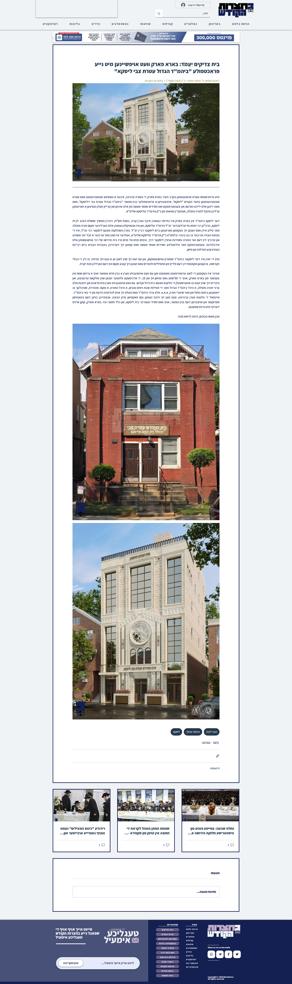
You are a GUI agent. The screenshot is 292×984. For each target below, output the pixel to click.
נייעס (216, 742)
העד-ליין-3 (211, 732)
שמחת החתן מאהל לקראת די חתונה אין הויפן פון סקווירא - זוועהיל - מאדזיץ (148, 830)
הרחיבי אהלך (193, 732)
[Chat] (211, 954)
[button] (193, 963)
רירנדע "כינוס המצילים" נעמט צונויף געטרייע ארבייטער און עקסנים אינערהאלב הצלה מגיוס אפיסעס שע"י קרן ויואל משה (81, 830)
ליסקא (176, 732)
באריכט (206, 742)
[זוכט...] (158, 13)
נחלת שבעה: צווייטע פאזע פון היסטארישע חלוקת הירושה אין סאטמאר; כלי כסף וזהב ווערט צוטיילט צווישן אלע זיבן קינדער (211, 830)
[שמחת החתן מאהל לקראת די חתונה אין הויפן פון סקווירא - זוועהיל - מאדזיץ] (146, 805)
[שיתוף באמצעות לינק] (217, 756)
